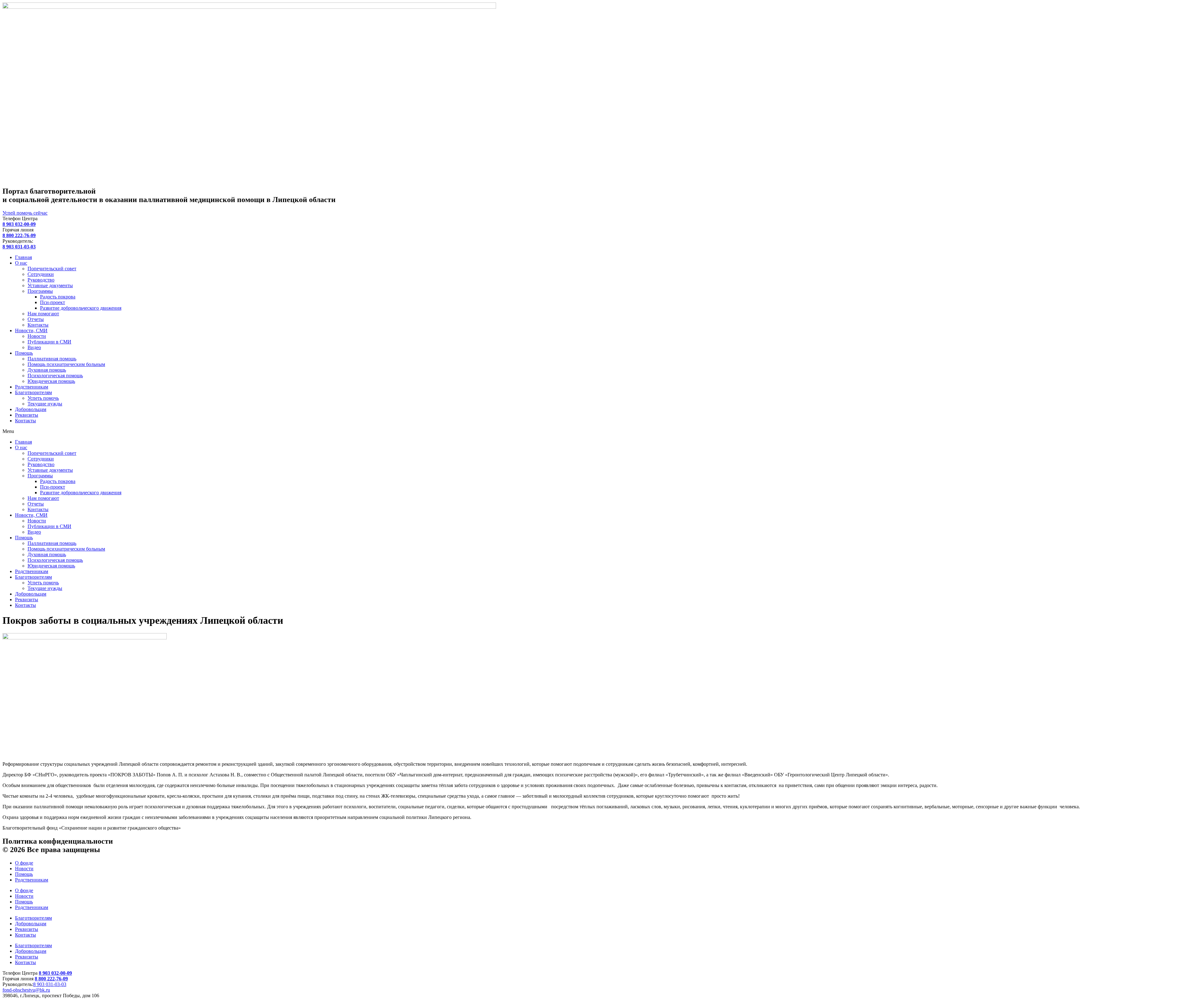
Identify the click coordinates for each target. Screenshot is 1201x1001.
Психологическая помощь (55, 375)
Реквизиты (26, 415)
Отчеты (36, 319)
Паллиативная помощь (52, 358)
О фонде (24, 863)
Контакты (38, 325)
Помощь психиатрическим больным (66, 364)
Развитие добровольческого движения (80, 308)
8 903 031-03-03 (49, 984)
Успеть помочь (43, 398)
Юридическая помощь (51, 381)
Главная (23, 257)
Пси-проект (52, 302)
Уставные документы (50, 285)
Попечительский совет (52, 268)
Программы (40, 291)
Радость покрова (57, 296)
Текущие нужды (45, 403)
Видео (34, 347)
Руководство (41, 279)
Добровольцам (30, 409)
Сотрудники (41, 274)
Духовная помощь (47, 370)
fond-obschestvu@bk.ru (26, 990)
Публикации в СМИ (49, 341)
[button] (600, 431)
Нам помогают (43, 313)
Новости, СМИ (31, 330)
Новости (37, 336)
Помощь (24, 353)
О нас (21, 263)
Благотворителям (33, 392)
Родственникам (31, 386)
